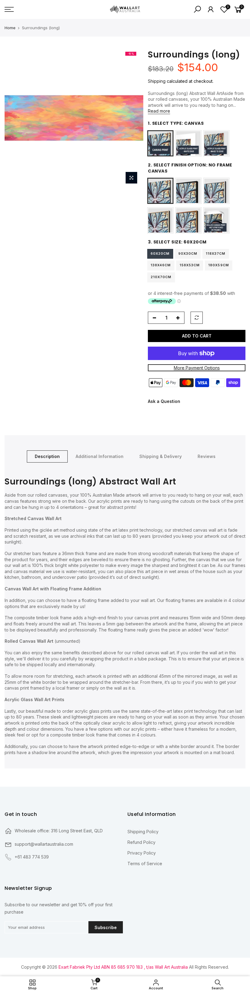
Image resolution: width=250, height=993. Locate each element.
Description (47, 456)
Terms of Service (144, 863)
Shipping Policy (143, 831)
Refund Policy (141, 842)
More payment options (196, 367)
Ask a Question (164, 401)
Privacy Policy (141, 852)
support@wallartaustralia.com (44, 844)
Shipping (157, 81)
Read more (159, 111)
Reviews (207, 456)
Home (10, 27)
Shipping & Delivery (160, 456)
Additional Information (99, 456)
